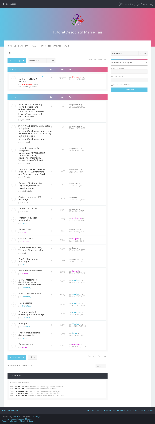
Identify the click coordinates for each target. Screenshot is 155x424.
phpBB (16, 417)
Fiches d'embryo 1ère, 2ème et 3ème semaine (31, 248)
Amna (24, 347)
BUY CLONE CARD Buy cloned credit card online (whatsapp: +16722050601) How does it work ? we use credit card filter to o (31, 110)
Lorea (24, 223)
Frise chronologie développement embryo (31, 313)
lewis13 (25, 274)
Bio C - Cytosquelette (29, 293)
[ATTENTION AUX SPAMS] (27, 80)
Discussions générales (27, 86)
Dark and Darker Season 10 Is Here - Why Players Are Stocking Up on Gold (31, 171)
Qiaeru (31, 421)
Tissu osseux (25, 303)
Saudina (75, 230)
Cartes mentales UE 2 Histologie (29, 198)
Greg (24, 232)
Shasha (75, 184)
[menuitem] (145, 4)
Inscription (128, 62)
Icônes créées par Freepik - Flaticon (17, 419)
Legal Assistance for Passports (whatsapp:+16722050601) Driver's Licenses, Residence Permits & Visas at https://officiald (31, 154)
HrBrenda (26, 177)
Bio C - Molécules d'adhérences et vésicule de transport (29, 282)
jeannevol (26, 119)
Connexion (116, 62)
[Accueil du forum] (77, 20)
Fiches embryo (26, 344)
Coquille (25, 241)
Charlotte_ (26, 288)
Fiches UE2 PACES (28, 208)
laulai (24, 253)
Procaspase (27, 84)
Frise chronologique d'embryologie (29, 334)
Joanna (25, 212)
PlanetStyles (36, 417)
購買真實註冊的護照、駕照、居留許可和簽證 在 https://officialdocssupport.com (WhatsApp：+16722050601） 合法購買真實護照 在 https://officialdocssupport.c (35, 132)
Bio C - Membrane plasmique (28, 260)
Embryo (22, 323)
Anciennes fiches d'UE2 (30, 270)
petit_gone (77, 218)
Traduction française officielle (14, 421)
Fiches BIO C (25, 229)
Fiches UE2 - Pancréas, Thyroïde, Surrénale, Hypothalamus (30, 185)
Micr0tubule (27, 191)
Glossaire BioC (26, 238)
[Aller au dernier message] (84, 77)
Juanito (25, 202)
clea (74, 197)
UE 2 (11, 53)
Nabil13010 (76, 259)
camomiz (76, 345)
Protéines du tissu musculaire (28, 219)
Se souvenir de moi (121, 85)
